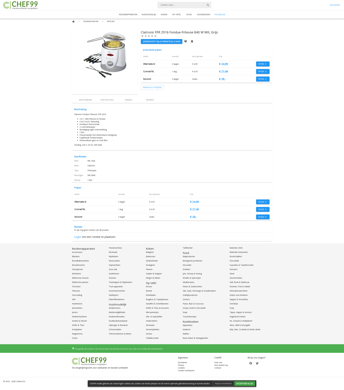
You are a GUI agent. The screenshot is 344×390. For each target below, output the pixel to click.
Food (189, 14)
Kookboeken (203, 14)
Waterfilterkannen (116, 299)
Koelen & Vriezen (79, 321)
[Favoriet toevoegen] (185, 41)
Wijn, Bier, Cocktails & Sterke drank (245, 329)
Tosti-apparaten (116, 286)
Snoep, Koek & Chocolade (194, 308)
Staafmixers (114, 273)
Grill (73, 299)
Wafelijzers (113, 295)
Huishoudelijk (149, 14)
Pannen (149, 269)
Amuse (149, 286)
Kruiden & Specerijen (192, 278)
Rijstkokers (113, 256)
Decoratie (187, 265)
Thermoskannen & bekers (120, 333)
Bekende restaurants (239, 252)
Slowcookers (114, 260)
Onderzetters (151, 321)
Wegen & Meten (153, 278)
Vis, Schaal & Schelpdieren (241, 321)
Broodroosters (78, 265)
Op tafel (176, 14)
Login (77, 237)
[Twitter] (257, 363)
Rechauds (113, 252)
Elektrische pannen (80, 282)
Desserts (233, 269)
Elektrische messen (80, 278)
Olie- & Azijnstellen (154, 316)
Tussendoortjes (189, 316)
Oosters (186, 299)
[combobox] (184, 5)
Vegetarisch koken (238, 316)
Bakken (186, 333)
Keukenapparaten (128, 14)
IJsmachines (77, 308)
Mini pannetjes (152, 312)
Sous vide (113, 269)
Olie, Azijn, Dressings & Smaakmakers (199, 290)
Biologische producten (192, 260)
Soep (185, 312)
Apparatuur (187, 325)
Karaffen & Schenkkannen (157, 303)
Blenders (76, 256)
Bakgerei (150, 252)
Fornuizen (76, 286)
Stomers (112, 278)
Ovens (75, 338)
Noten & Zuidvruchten (192, 286)
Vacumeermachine (117, 290)
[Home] (73, 21)
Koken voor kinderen (239, 295)
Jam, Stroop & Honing (192, 273)
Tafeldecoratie (152, 338)
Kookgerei (150, 265)
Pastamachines (115, 248)
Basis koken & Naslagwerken (195, 338)
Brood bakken (236, 256)
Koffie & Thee (78, 325)
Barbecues (150, 256)
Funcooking (77, 295)
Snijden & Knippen (154, 273)
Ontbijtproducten (190, 295)
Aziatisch (186, 329)
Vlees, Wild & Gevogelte (240, 325)
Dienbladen (151, 295)
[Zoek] (208, 5)
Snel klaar (234, 303)
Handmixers (77, 303)
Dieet (232, 273)
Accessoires (77, 252)
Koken (164, 14)
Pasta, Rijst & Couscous (193, 303)
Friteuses (76, 290)
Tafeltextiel (187, 248)
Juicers (75, 312)
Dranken (186, 269)
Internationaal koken (239, 290)
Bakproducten (189, 256)
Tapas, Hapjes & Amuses (241, 312)
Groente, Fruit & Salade (240, 286)
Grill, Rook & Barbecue (239, 282)
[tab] (85, 100)
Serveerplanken (152, 329)
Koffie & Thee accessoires (157, 308)
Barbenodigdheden (117, 312)
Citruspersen (77, 269)
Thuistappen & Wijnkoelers (120, 282)
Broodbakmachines (80, 260)
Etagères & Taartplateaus (157, 299)
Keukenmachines (79, 316)
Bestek (149, 290)
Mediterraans (188, 282)
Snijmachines (114, 265)
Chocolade (234, 260)
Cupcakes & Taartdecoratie (241, 265)
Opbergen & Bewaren (118, 325)
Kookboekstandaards (118, 321)
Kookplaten (77, 329)
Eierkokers (76, 273)
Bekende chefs (236, 248)
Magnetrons (77, 333)
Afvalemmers (114, 308)
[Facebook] (251, 363)
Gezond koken (236, 278)
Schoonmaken (115, 329)
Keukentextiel (152, 260)
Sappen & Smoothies (239, 299)
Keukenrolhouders (117, 316)
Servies (149, 333)
